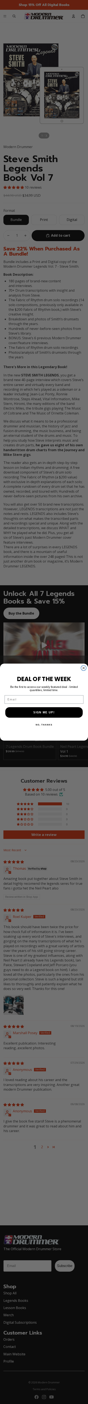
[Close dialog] (83, 667)
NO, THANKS (44, 724)
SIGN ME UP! (44, 712)
